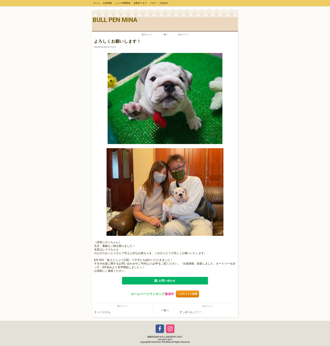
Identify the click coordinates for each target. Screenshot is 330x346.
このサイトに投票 (187, 293)
